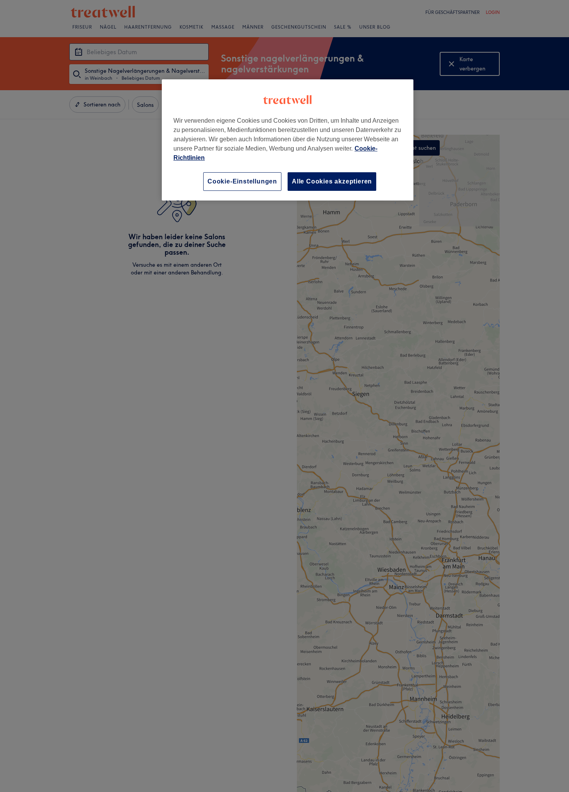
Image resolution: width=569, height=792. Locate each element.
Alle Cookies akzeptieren (332, 181)
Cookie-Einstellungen (242, 181)
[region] (287, 140)
